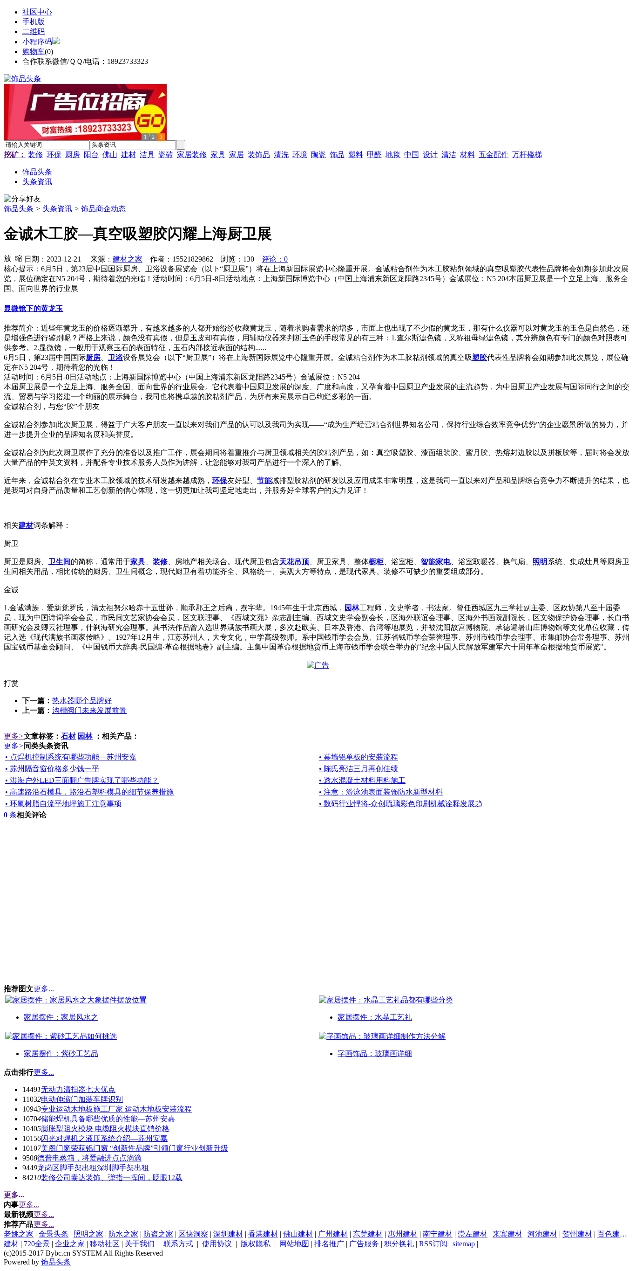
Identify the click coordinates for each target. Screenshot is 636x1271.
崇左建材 (472, 1234)
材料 (467, 155)
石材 (68, 736)
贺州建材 (577, 1234)
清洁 (448, 155)
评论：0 (275, 259)
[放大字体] (7, 258)
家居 (236, 155)
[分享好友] (22, 199)
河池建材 (542, 1234)
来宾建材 (507, 1234)
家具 (217, 155)
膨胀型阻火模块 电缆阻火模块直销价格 (105, 1129)
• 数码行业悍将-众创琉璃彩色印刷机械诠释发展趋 (400, 804)
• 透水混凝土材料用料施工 (362, 780)
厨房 (72, 155)
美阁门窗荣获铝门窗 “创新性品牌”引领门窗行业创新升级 (134, 1148)
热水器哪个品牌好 (82, 701)
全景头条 (53, 1234)
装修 (35, 155)
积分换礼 (399, 1244)
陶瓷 (318, 155)
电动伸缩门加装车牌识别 (82, 1099)
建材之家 (127, 259)
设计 (430, 155)
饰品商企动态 (103, 209)
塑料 (355, 155)
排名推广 (329, 1244)
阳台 (91, 155)
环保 (54, 155)
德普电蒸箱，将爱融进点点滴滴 (89, 1158)
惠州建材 (403, 1234)
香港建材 (263, 1234)
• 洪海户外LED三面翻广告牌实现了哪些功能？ (82, 780)
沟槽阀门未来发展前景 (89, 710)
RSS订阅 (433, 1244)
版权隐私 (256, 1244)
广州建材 (333, 1234)
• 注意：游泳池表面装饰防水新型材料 (381, 792)
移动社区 (105, 1244)
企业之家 (70, 1244)
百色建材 (612, 1234)
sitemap (464, 1244)
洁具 (147, 155)
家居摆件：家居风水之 (61, 1017)
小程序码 (37, 42)
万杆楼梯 (527, 155)
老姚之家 (19, 1234)
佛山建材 (298, 1234)
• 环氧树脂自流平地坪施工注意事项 (63, 804)
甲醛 (374, 155)
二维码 (33, 31)
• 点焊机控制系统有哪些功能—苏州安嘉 (70, 757)
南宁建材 (438, 1234)
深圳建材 (228, 1234)
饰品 (337, 155)
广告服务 (364, 1244)
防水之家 (123, 1234)
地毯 (393, 155)
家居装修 (192, 155)
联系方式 (178, 1244)
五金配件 (493, 155)
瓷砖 (165, 155)
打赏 (11, 683)
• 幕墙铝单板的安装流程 (358, 757)
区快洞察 (193, 1234)
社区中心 (37, 12)
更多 (14, 736)
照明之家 (88, 1234)
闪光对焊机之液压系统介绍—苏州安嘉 (104, 1138)
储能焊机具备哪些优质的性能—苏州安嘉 (108, 1119)
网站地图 (294, 1244)
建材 (128, 155)
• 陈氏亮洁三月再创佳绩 (358, 769)
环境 (299, 155)
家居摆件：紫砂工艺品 (61, 1053)
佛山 (109, 155)
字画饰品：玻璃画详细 (375, 1053)
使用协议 (217, 1244)
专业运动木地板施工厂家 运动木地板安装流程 (116, 1109)
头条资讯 (57, 209)
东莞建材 (368, 1234)
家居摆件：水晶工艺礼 (375, 1017)
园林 (85, 736)
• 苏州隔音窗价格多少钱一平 (52, 769)
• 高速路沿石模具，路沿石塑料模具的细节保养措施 (89, 792)
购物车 (33, 51)
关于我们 (140, 1244)
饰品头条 (19, 209)
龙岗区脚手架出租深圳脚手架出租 (93, 1168)
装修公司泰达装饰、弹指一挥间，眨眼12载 (112, 1177)
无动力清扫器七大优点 (78, 1089)
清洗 (281, 155)
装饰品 (259, 155)
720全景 (37, 1244)
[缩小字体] (18, 258)
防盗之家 (158, 1234)
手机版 (33, 22)
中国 (411, 155)
